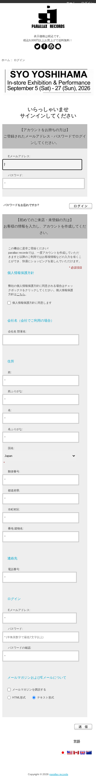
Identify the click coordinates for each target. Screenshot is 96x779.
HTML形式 (19, 697)
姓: (10, 372)
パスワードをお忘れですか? (21, 204)
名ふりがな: (15, 429)
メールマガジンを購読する (29, 689)
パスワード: (15, 175)
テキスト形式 (45, 697)
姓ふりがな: (15, 391)
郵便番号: (14, 471)
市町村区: (14, 509)
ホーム (71, 3)
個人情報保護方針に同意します (32, 302)
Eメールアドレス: (19, 156)
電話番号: (14, 569)
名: (10, 410)
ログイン (87, 3)
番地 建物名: (16, 528)
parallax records (58, 774)
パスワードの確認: (19, 647)
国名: (11, 448)
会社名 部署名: (17, 331)
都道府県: (14, 490)
